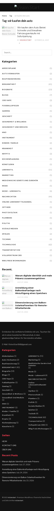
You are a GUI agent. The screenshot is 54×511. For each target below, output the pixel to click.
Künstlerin (8, 164)
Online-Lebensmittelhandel (17, 202)
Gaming (6, 111)
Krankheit (7, 148)
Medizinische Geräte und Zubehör (20, 180)
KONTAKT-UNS (9, 445)
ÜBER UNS (6, 449)
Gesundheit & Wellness (14, 122)
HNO (4, 132)
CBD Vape (6, 100)
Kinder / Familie (10, 143)
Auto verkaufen (11, 73)
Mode (5, 186)
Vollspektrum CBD (12, 255)
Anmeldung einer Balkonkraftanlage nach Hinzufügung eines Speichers (31, 291)
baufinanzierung (11, 79)
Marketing (8, 175)
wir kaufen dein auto (22, 16)
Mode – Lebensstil (11, 191)
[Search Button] (49, 52)
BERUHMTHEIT (9, 84)
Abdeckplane (9, 68)
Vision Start (26, 40)
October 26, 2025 (41, 40)
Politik (6, 223)
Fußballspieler (10, 106)
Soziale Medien (10, 229)
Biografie (7, 89)
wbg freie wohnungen (14, 261)
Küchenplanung (10, 159)
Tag (10, 16)
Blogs (5, 95)
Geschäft (7, 116)
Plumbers (7, 218)
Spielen (6, 234)
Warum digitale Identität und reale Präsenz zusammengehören (33, 277)
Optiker (6, 207)
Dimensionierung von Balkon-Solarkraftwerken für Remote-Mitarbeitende (31, 305)
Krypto (6, 154)
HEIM (4, 441)
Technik (6, 239)
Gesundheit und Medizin (15, 127)
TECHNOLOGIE (9, 244)
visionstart (12, 497)
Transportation (11, 250)
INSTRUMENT (8, 138)
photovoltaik (9, 212)
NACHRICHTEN (9, 196)
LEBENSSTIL (7, 170)
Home (4, 16)
